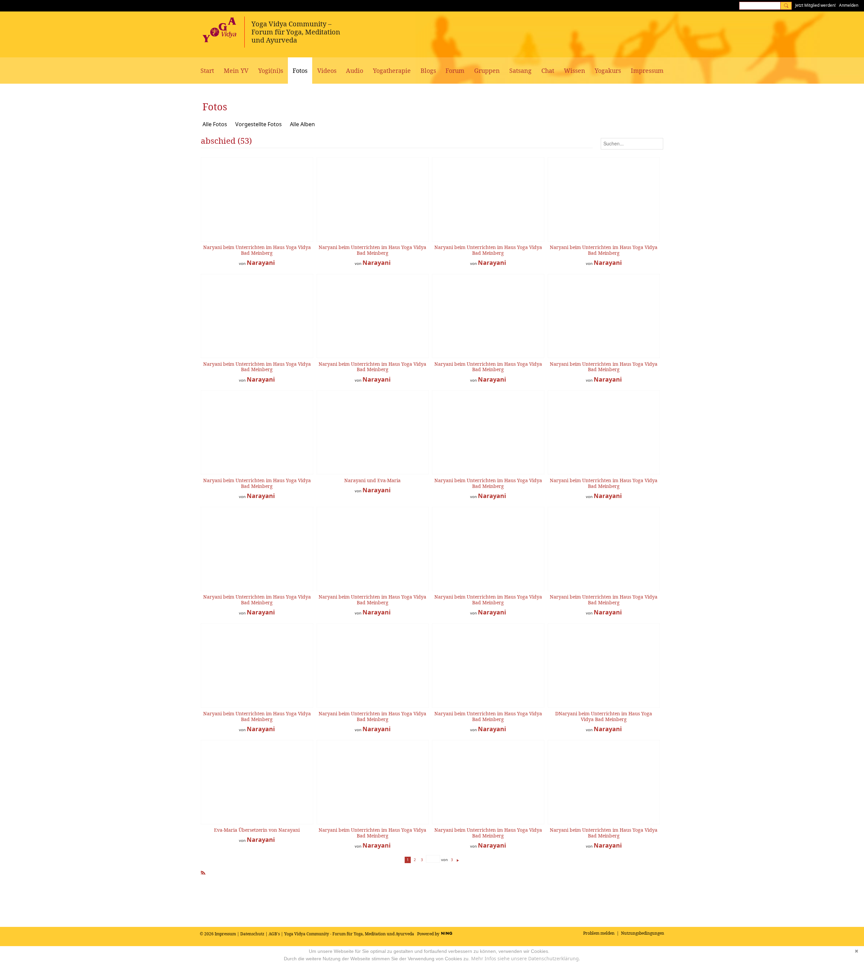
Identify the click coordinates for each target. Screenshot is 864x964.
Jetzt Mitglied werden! (815, 5)
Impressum (225, 934)
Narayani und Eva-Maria (372, 480)
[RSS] (203, 871)
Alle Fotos (214, 124)
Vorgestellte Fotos (258, 124)
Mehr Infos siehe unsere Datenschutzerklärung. (525, 958)
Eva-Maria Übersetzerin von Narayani (257, 830)
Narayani (261, 262)
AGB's (274, 934)
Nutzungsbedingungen (642, 933)
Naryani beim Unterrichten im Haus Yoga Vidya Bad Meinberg (257, 250)
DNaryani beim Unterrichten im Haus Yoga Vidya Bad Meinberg (603, 716)
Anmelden (848, 5)
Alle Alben (302, 124)
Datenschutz (252, 934)
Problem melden (599, 933)
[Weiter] (458, 859)
